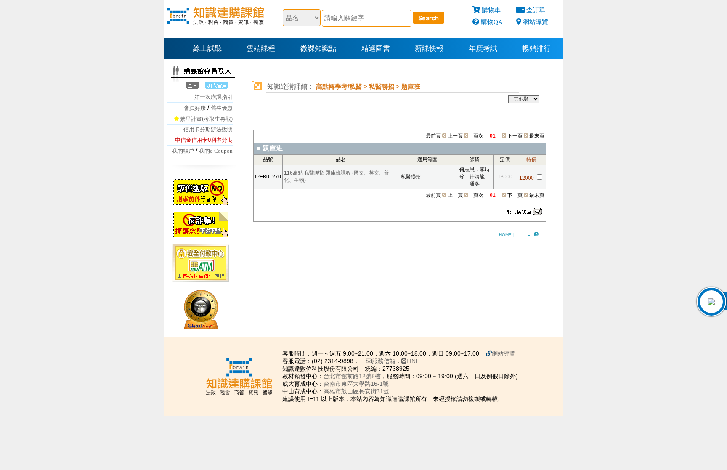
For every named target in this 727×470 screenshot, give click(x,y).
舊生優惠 (222, 108)
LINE (412, 361)
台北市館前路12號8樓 (352, 376)
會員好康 (195, 108)
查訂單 (535, 9)
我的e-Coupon (216, 151)
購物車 (491, 9)
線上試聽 (207, 49)
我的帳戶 (183, 151)
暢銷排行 (536, 49)
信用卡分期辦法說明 (208, 129)
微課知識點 (318, 49)
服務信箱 (383, 361)
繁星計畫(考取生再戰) (206, 119)
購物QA (492, 21)
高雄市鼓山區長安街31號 (356, 391)
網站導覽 (535, 21)
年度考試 (483, 49)
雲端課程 (261, 49)
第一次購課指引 (213, 97)
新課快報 (429, 49)
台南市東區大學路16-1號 (356, 383)
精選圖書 (375, 49)
